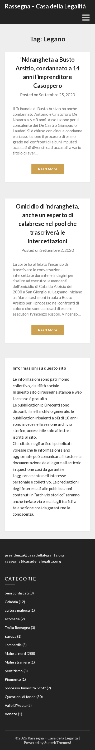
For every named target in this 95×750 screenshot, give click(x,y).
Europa (10, 636)
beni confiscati (17, 593)
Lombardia (13, 644)
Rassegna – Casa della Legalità (45, 6)
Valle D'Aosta (16, 705)
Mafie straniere (17, 662)
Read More (47, 169)
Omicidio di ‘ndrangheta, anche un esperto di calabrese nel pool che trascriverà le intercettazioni (47, 224)
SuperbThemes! (57, 742)
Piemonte (13, 679)
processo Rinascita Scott (25, 688)
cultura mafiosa (17, 610)
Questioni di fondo (20, 696)
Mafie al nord (15, 653)
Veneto (11, 714)
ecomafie (12, 619)
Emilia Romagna (17, 627)
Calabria (11, 601)
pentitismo (14, 671)
